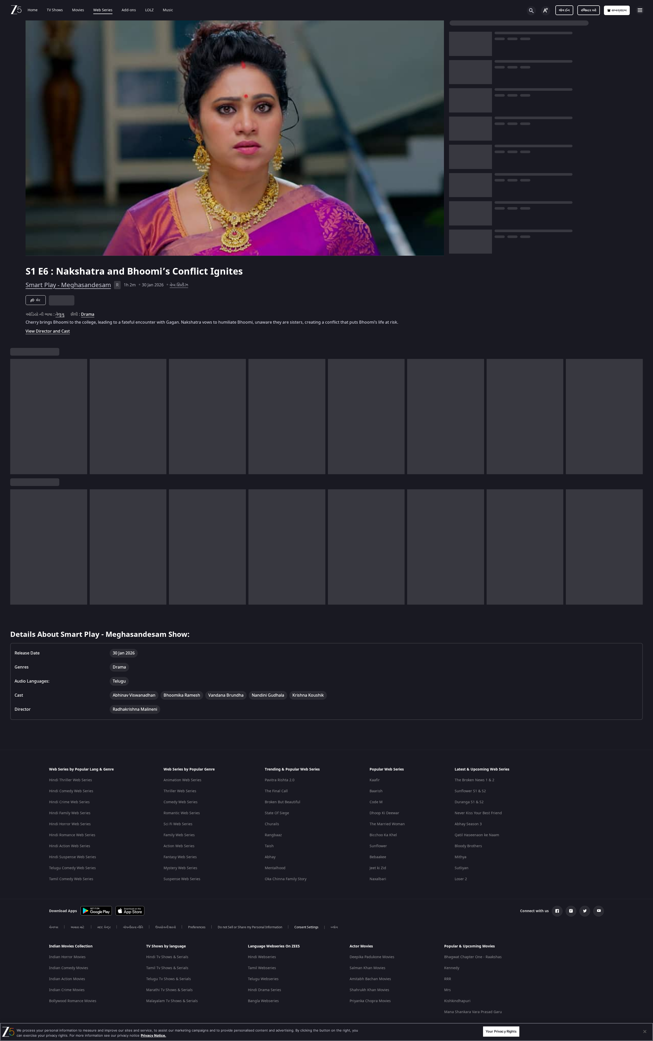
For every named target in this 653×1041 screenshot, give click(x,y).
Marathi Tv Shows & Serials (169, 990)
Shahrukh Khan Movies (369, 990)
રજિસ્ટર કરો (588, 10)
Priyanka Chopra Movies (370, 1001)
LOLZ (149, 10)
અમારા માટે (78, 927)
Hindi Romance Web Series (72, 835)
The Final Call (276, 791)
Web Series (102, 10)
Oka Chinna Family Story (285, 879)
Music (168, 10)
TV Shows (55, 10)
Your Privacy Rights (501, 1031)
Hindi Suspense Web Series (72, 857)
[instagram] (571, 911)
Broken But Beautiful (282, 802)
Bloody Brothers (468, 846)
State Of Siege (277, 813)
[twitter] (584, 911)
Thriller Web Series (180, 791)
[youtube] (598, 911)
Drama (87, 314)
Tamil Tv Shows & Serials (167, 968)
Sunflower (378, 846)
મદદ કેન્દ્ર (104, 927)
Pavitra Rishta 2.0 (279, 780)
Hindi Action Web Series (69, 846)
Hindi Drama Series (264, 990)
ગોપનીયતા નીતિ (133, 927)
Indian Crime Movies (67, 990)
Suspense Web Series (182, 879)
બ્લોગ (334, 927)
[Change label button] (545, 10)
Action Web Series (179, 846)
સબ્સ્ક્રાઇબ (619, 10)
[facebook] (557, 911)
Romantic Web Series (182, 813)
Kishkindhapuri (457, 1001)
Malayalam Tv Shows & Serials (172, 1001)
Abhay (270, 857)
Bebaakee (378, 857)
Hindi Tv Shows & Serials (167, 957)
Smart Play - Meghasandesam (68, 285)
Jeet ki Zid (378, 868)
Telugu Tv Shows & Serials (168, 979)
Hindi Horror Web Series (70, 824)
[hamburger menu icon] (640, 10)
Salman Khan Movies (367, 968)
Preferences (196, 927)
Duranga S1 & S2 (469, 802)
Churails (272, 824)
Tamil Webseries (262, 968)
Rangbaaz (273, 835)
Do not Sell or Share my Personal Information (250, 927)
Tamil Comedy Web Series (71, 879)
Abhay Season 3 (468, 824)
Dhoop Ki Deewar (384, 813)
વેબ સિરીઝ (179, 285)
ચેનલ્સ (53, 927)
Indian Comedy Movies (68, 968)
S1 (32, 271)
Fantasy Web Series (180, 857)
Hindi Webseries (262, 957)
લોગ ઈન (564, 10)
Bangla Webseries (263, 1001)
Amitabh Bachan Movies (370, 979)
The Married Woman (387, 824)
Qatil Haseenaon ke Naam (477, 835)
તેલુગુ (59, 314)
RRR (447, 979)
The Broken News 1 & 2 (474, 780)
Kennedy (451, 968)
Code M (376, 802)
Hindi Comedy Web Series (71, 791)
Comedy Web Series (181, 802)
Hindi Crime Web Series (69, 802)
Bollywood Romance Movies (72, 1001)
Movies (78, 10)
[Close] (644, 1031)
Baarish (376, 791)
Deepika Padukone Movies (372, 957)
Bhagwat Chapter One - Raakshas (473, 957)
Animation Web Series (182, 780)
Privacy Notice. (153, 1035)
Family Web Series (179, 835)
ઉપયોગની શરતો (165, 927)
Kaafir (375, 780)
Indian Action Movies (67, 979)
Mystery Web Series (180, 868)
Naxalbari (378, 879)
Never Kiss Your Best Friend (478, 813)
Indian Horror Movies (67, 957)
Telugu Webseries (263, 979)
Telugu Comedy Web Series (72, 868)
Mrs (447, 990)
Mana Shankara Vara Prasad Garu (473, 1012)
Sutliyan (461, 868)
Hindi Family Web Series (69, 813)
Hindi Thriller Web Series (70, 780)
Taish (269, 846)
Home (33, 10)
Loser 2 (461, 879)
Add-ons (129, 10)
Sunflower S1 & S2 (470, 791)
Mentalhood (275, 868)
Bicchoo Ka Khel (383, 835)
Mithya (460, 857)
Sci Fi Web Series (178, 824)
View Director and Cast (48, 331)
